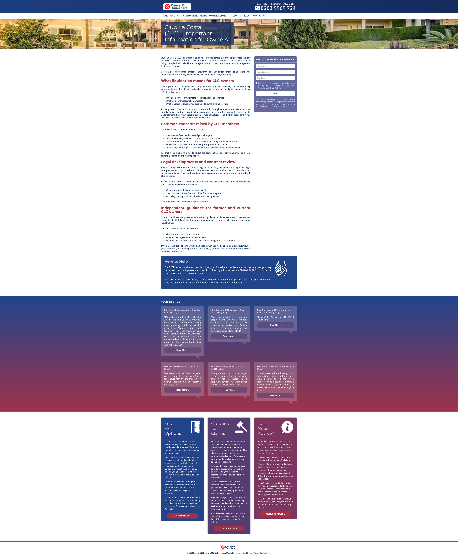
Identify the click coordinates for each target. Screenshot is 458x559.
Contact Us (259, 16)
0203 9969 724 (278, 8)
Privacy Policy (274, 88)
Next (275, 93)
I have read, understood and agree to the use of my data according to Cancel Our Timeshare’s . (276, 85)
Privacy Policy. (279, 106)
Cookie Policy (265, 553)
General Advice (275, 513)
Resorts (236, 16)
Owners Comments (219, 16)
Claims (203, 16)
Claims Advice (229, 528)
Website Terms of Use (236, 553)
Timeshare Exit (182, 515)
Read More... (182, 350)
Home (165, 16)
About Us (175, 16)
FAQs (247, 16)
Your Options (190, 16)
